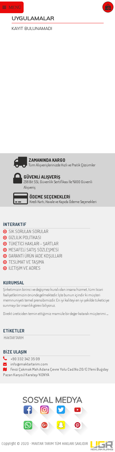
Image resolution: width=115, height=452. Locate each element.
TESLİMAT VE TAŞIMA (25, 262)
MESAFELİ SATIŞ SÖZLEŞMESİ (33, 249)
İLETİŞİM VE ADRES (23, 268)
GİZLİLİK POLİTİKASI (24, 237)
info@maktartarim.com (27, 364)
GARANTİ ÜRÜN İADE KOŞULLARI (34, 255)
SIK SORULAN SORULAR (27, 231)
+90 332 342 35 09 (23, 359)
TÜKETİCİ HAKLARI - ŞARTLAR (32, 243)
